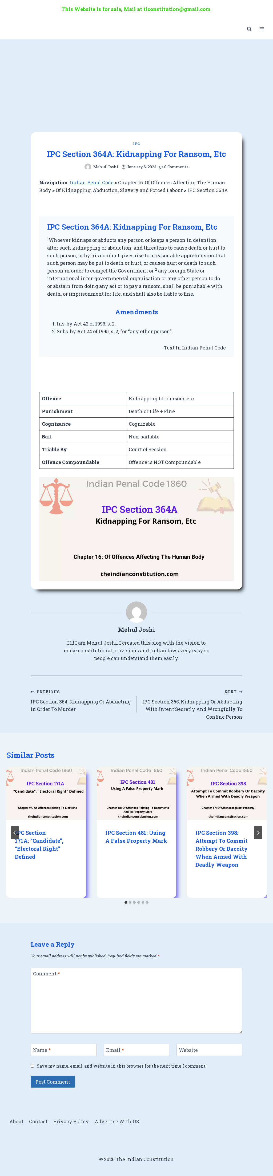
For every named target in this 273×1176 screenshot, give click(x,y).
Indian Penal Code (91, 182)
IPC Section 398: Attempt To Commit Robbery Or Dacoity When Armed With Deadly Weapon (221, 848)
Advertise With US (117, 1121)
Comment (46, 974)
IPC (136, 143)
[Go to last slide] (15, 832)
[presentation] (46, 793)
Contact (38, 1121)
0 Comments (176, 166)
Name (42, 1050)
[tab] (126, 902)
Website (188, 1050)
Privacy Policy (71, 1121)
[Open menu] (262, 29)
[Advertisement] (136, 79)
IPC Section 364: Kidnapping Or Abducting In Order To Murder (81, 701)
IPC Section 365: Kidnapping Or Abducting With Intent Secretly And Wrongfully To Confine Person (192, 704)
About (16, 1121)
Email (115, 1050)
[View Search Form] (249, 29)
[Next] (258, 832)
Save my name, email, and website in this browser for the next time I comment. (122, 1066)
